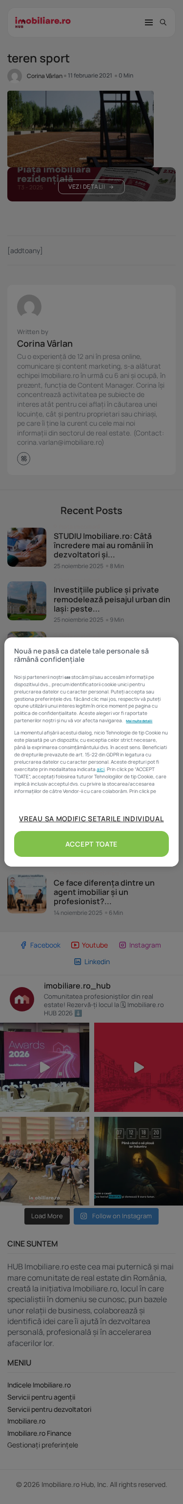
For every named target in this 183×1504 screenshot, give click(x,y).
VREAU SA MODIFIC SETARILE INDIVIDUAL (91, 818)
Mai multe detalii (139, 720)
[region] (91, 752)
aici (100, 769)
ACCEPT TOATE (91, 844)
